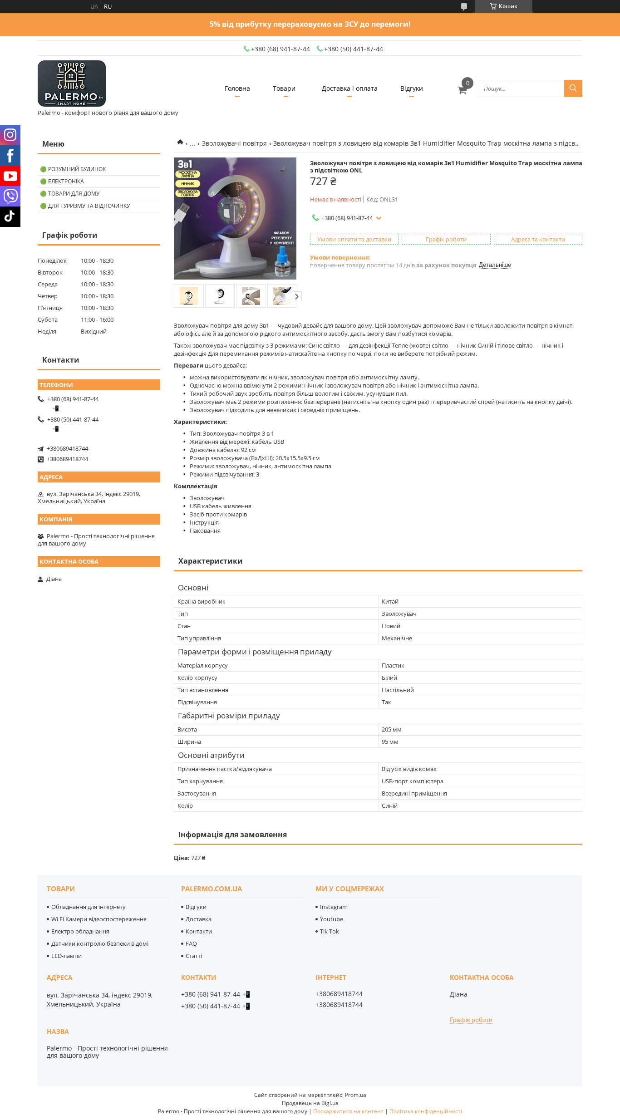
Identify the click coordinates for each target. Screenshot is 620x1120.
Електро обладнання (80, 931)
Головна (237, 88)
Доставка (199, 919)
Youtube (331, 919)
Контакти (199, 931)
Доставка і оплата (350, 88)
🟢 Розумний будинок (73, 169)
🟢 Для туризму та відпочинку (85, 206)
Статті (194, 956)
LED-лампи (66, 956)
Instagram (334, 907)
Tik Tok (329, 931)
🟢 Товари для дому (69, 193)
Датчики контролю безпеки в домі (99, 943)
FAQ (191, 943)
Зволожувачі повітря (234, 143)
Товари (284, 88)
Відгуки (411, 88)
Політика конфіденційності (425, 1111)
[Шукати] (573, 88)
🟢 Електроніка (62, 181)
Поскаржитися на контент (348, 1111)
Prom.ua (355, 1095)
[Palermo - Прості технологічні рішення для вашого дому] (72, 84)
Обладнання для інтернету (88, 907)
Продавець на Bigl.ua (310, 1103)
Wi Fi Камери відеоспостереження (99, 919)
